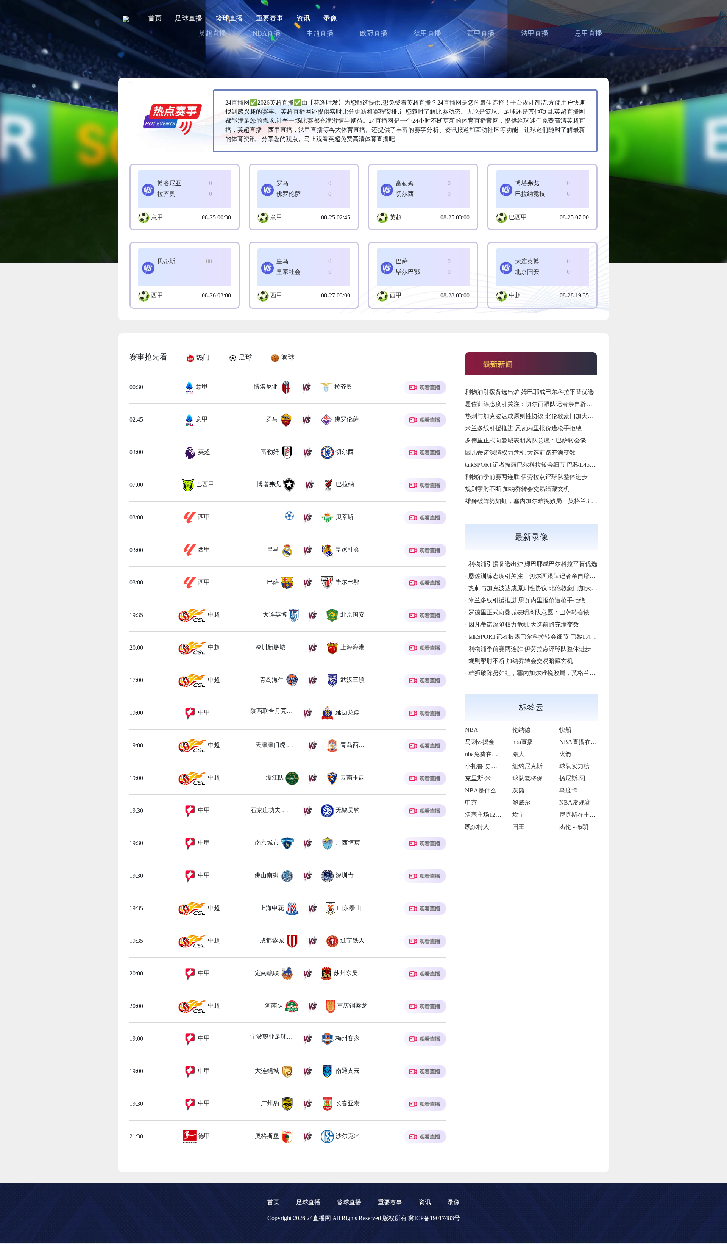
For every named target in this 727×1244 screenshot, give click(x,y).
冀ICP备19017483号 (434, 1218)
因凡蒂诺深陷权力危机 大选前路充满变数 (520, 452)
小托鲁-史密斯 (484, 766)
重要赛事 (269, 18)
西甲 (157, 295)
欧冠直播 (373, 33)
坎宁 (518, 814)
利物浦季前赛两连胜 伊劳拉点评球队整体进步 (526, 477)
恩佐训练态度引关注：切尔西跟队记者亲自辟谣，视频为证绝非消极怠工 (562, 404)
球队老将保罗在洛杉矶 (542, 778)
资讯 (303, 18)
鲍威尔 (521, 802)
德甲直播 (427, 33)
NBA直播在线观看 (584, 742)
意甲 (157, 217)
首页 (155, 18)
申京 (471, 802)
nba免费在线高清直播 (493, 754)
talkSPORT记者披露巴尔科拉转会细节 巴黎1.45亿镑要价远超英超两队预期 (563, 464)
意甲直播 (588, 33)
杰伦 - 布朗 (573, 827)
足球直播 (188, 18)
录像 (330, 18)
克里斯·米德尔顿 (487, 778)
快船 (565, 730)
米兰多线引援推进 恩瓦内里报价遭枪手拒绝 (523, 428)
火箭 (565, 754)
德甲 (203, 1136)
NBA (471, 730)
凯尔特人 (477, 827)
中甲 (203, 712)
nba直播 (522, 742)
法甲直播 (534, 33)
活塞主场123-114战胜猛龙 (499, 814)
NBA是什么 (480, 790)
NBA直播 (267, 33)
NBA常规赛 (575, 802)
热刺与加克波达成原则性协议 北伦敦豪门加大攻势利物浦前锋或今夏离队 (562, 416)
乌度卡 (568, 790)
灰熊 (518, 790)
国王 (518, 827)
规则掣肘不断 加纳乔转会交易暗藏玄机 (517, 489)
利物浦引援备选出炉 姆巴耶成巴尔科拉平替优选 (529, 392)
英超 (396, 217)
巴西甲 (518, 217)
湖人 (518, 754)
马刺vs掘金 (480, 742)
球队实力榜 (574, 766)
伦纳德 (521, 730)
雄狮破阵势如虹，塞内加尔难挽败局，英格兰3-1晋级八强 (541, 501)
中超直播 (320, 33)
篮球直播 (229, 18)
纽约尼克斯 (527, 766)
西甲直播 (481, 33)
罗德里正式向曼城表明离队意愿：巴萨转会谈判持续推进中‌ (543, 440)
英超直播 (212, 33)
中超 (515, 295)
